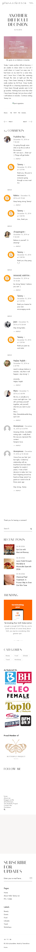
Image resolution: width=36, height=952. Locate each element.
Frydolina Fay (19, 136)
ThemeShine (25, 943)
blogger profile (9, 800)
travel (8, 660)
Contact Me (8, 805)
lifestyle (25, 656)
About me (7, 798)
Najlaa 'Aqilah (19, 360)
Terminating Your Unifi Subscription (18, 623)
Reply (18, 159)
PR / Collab (8, 899)
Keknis (16, 195)
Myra (15, 390)
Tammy (20, 164)
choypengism (18, 231)
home (5, 796)
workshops (7, 927)
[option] (18, 617)
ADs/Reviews (8, 802)
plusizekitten (15, 3)
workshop (17, 660)
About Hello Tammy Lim (12, 896)
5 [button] (22, 640)
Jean (15, 321)
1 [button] (14, 640)
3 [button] (18, 640)
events (6, 914)
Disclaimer (7, 807)
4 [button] (20, 640)
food (16, 656)
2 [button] (16, 640)
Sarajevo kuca (18, 442)
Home (6, 893)
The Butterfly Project (11, 804)
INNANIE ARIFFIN (21, 275)
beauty (8, 656)
